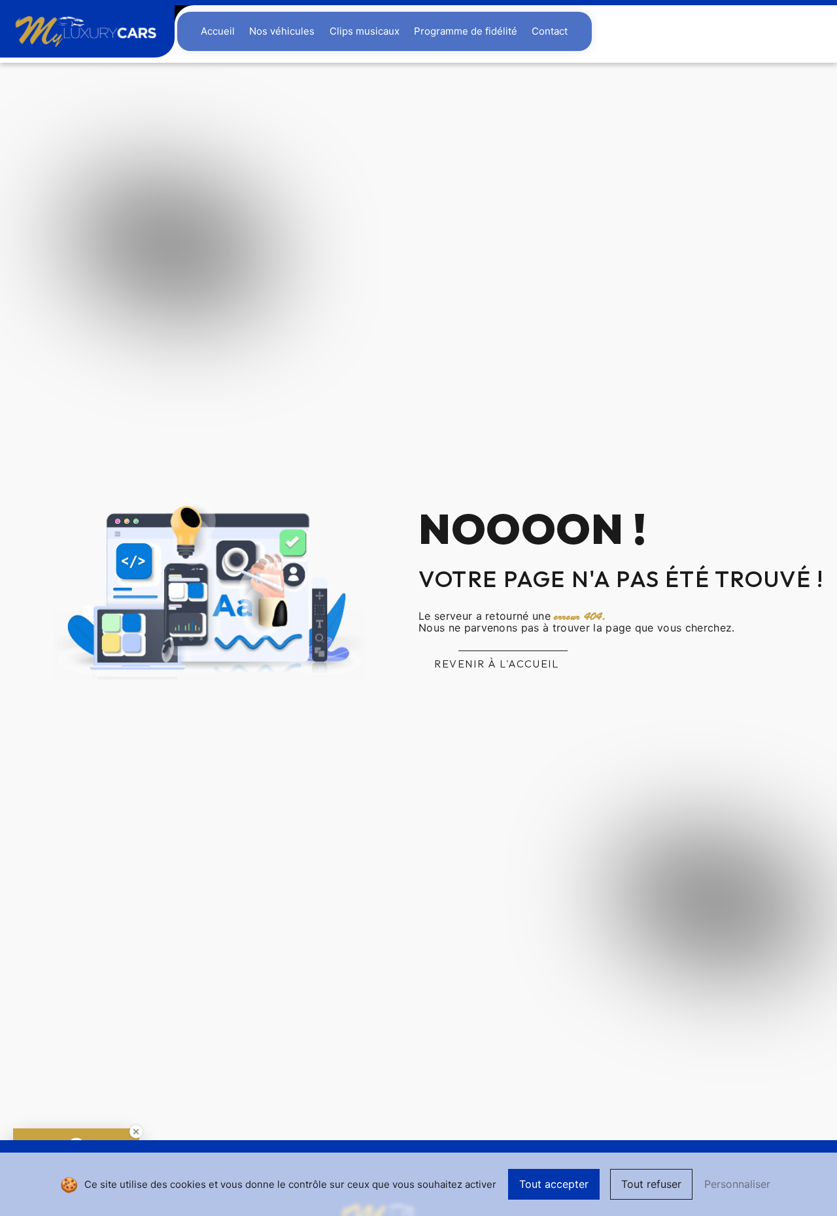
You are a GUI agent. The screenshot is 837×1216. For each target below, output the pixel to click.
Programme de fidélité (465, 31)
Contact (550, 31)
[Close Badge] (136, 1131)
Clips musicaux (365, 31)
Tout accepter (554, 1184)
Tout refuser (651, 1184)
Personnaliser (737, 1184)
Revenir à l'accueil (496, 663)
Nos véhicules (282, 31)
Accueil (218, 31)
